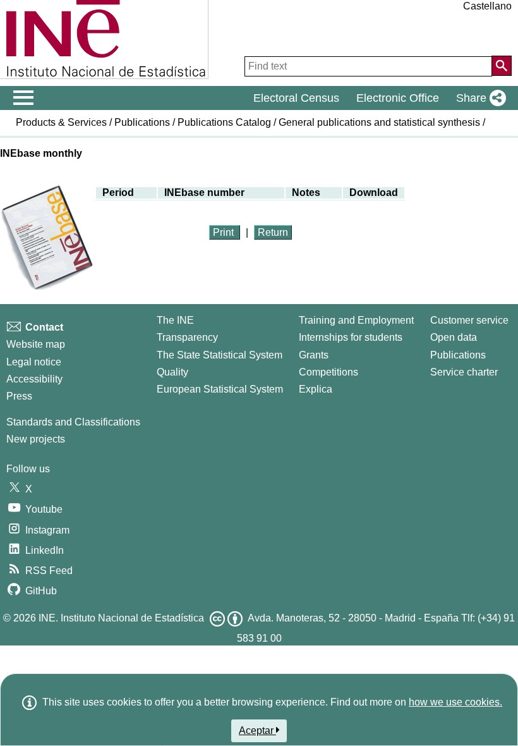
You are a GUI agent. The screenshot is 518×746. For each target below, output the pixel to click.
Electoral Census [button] (296, 98)
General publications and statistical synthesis (379, 122)
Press (19, 396)
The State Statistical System (219, 355)
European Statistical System (220, 389)
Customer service (469, 320)
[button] (478, 98)
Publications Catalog (224, 122)
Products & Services (61, 122)
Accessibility (34, 379)
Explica (315, 389)
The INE (175, 320)
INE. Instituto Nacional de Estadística (121, 618)
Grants (313, 355)
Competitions (328, 372)
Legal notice (33, 362)
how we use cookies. (455, 702)
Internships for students (350, 337)
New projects (35, 439)
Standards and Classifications (73, 422)
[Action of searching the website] (501, 66)
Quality (172, 372)
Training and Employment (356, 320)
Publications (142, 122)
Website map (35, 344)
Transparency (187, 337)
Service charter (464, 372)
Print (224, 232)
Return (273, 232)
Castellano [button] (487, 6)
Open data (453, 337)
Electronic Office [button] (397, 98)
